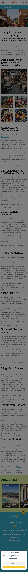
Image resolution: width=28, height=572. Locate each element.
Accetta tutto (13, 567)
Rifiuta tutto (13, 563)
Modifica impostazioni (13, 560)
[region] (14, 560)
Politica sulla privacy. (13, 558)
